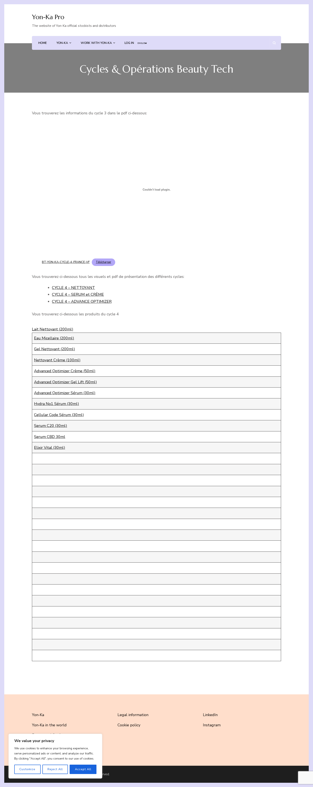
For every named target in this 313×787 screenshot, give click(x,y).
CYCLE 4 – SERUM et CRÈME (78, 294)
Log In (129, 43)
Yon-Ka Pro (48, 17)
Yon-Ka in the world (49, 725)
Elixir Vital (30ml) (49, 447)
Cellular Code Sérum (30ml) (59, 414)
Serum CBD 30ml (49, 436)
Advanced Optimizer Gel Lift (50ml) (65, 382)
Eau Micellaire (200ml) (54, 338)
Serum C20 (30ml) (50, 425)
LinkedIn (210, 714)
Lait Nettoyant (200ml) (52, 329)
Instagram (212, 725)
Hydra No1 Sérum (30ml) (56, 403)
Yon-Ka (62, 43)
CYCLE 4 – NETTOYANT (73, 287)
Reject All (55, 769)
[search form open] (274, 43)
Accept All (83, 769)
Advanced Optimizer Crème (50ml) (64, 370)
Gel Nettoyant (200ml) (54, 349)
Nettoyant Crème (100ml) (57, 360)
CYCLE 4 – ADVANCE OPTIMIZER (82, 301)
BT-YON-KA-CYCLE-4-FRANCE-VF (66, 262)
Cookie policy (129, 725)
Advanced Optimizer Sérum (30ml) (64, 392)
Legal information (133, 714)
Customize (27, 769)
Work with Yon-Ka (96, 43)
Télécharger (103, 262)
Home (42, 43)
